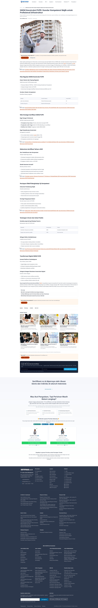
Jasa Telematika (38, 557)
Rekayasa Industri (24, 559)
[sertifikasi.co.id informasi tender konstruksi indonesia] (25, 2)
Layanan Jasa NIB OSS (68, 576)
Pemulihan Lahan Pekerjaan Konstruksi (28, 540)
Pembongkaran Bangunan (64, 537)
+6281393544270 (25, 479)
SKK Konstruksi (52, 476)
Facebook (53, 599)
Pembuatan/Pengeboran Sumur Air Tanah (67, 538)
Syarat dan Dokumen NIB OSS (55, 573)
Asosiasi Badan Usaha (69, 472)
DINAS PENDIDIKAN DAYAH (40, 570)
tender (35, 135)
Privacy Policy (39, 479)
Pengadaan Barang (24, 585)
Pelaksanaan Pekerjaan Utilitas (65, 533)
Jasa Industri (37, 550)
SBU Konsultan (52, 472)
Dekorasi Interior (24, 532)
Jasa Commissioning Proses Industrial (28, 515)
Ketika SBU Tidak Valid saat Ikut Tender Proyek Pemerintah (39, 210)
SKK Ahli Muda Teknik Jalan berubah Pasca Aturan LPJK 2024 (39, 107)
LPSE (66, 476)
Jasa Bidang (37, 560)
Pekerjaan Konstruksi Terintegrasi (27, 586)
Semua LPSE (37, 582)
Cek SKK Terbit (68, 479)
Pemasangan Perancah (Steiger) (65, 535)
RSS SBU (67, 485)
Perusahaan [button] (73, 1)
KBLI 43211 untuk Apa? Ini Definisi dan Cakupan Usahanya (32, 292)
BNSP (41, 283)
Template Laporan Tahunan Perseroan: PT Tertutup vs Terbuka (39, 176)
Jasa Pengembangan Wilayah (26, 504)
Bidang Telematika (67, 561)
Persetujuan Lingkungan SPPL (55, 587)
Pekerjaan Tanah (62, 532)
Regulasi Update (39, 476)
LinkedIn (59, 599)
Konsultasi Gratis (25, 57)
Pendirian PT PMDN (68, 586)
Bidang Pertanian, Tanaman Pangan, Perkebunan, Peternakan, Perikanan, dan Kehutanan (70, 558)
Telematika (23, 560)
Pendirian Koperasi (67, 581)
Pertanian (51, 557)
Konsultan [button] (40, 1)
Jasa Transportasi (38, 558)
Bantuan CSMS (52, 479)
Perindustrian (23, 557)
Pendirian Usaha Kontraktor (69, 583)
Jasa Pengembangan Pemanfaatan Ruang (28, 501)
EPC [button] (46, 1)
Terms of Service (39, 481)
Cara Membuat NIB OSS (54, 572)
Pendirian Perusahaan (54, 485)
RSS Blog (67, 484)
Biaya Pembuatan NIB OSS (55, 582)
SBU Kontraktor (53, 471)
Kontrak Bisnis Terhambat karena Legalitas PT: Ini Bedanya (39, 142)
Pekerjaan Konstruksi (25, 574)
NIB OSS (51, 484)
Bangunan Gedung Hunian (45, 497)
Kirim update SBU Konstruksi (70, 369)
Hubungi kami (32, 57)
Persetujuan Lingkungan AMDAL (56, 584)
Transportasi (23, 562)
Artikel (24, 7)
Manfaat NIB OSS (53, 575)
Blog (37, 474)
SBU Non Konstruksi (53, 477)
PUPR (64, 63)
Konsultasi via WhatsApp (35, 442)
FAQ (37, 472)
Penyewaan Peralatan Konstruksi (46, 532)
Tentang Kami (39, 471)
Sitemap (43, 606)
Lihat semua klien (48, 389)
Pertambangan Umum (54, 555)
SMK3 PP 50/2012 (53, 487)
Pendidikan (23, 555)
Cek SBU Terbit (68, 481)
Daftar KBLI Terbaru (68, 572)
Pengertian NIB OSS (53, 570)
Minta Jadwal (24, 302)
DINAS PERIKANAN (38, 581)
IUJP (50, 482)
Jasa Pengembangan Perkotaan (27, 503)
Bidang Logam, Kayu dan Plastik (70, 550)
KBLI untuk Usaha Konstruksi (69, 575)
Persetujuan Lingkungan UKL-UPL (56, 585)
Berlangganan (44, 599)
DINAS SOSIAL (38, 574)
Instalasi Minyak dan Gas (44, 524)
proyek (73, 63)
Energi (22, 550)
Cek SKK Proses (68, 482)
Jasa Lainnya (37, 552)
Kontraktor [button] (34, 1)
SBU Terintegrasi (53, 474)
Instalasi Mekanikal (43, 519)
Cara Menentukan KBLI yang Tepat (70, 573)
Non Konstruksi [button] (58, 1)
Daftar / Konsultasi (25, 357)
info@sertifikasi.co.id (26, 481)
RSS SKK (67, 487)
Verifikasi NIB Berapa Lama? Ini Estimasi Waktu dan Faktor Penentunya (42, 69)
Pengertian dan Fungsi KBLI (69, 570)
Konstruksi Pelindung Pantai (64, 518)
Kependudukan (23, 554)
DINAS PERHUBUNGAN (39, 576)
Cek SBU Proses (68, 477)
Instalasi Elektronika (44, 515)
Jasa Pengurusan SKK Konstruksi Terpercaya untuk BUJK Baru (39, 249)
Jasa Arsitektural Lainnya (25, 497)
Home (21, 7)
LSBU (66, 471)
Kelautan (51, 550)
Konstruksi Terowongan (63, 525)
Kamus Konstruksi (39, 477)
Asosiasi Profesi (68, 474)
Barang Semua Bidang (54, 560)
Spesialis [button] (51, 1)
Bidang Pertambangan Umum (69, 555)
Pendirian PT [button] (66, 1)
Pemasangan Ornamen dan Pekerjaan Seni (29, 536)
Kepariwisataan (23, 552)
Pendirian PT (66, 578)
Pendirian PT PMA (67, 585)
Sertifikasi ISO (52, 481)
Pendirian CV (66, 580)
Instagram (65, 599)
